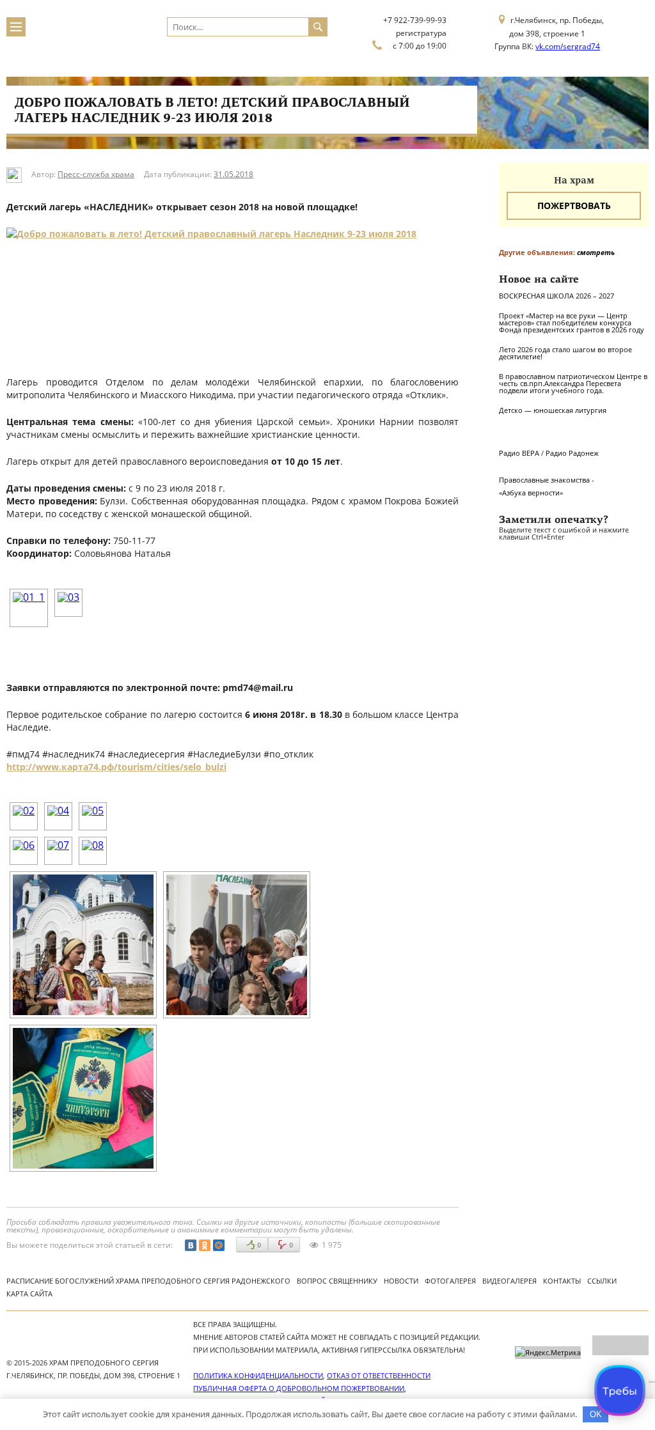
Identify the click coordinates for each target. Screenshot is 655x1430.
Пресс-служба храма (96, 174)
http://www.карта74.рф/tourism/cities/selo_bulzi (116, 767)
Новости (401, 1281)
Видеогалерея (509, 1281)
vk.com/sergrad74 (567, 46)
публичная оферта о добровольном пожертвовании (298, 1388)
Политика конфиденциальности (258, 1375)
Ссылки (602, 1281)
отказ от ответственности (378, 1375)
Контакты (562, 1281)
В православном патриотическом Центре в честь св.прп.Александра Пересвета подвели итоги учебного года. (573, 383)
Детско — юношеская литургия (552, 410)
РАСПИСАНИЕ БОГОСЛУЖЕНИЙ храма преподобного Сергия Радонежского (148, 1281)
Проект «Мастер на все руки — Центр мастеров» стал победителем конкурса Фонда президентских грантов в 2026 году (571, 322)
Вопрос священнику (337, 1281)
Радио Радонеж (572, 453)
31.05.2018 (233, 174)
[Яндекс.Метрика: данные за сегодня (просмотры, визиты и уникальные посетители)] (548, 1352)
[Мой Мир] (219, 1245)
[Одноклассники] (204, 1245)
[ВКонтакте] (190, 1245)
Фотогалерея (450, 1281)
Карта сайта (29, 1293)
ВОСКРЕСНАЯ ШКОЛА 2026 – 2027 (556, 295)
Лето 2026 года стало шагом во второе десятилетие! (565, 353)
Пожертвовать (574, 205)
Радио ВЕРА (519, 453)
